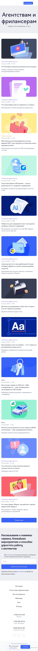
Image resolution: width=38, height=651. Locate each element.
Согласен (25, 647)
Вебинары (19, 598)
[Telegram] (19, 635)
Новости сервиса (6, 136)
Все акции (19, 586)
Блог (19, 602)
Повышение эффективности (9, 61)
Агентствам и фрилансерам (19, 590)
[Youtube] (23, 635)
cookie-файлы (13, 648)
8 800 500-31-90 (19, 628)
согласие (10, 555)
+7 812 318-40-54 (19, 621)
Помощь (19, 606)
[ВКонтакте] (14, 635)
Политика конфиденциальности (19, 643)
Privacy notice (33, 647)
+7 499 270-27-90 (19, 615)
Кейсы (3, 380)
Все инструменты (19, 594)
